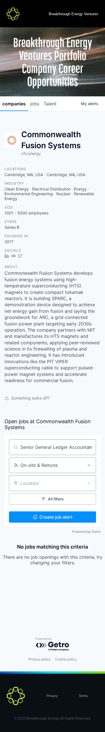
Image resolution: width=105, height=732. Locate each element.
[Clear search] (89, 447)
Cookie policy (66, 659)
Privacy (52, 696)
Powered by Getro (86, 531)
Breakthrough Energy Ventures (73, 14)
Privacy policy (39, 659)
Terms (83, 696)
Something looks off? (30, 398)
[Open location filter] (89, 483)
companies (14, 104)
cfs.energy (31, 153)
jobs (34, 104)
